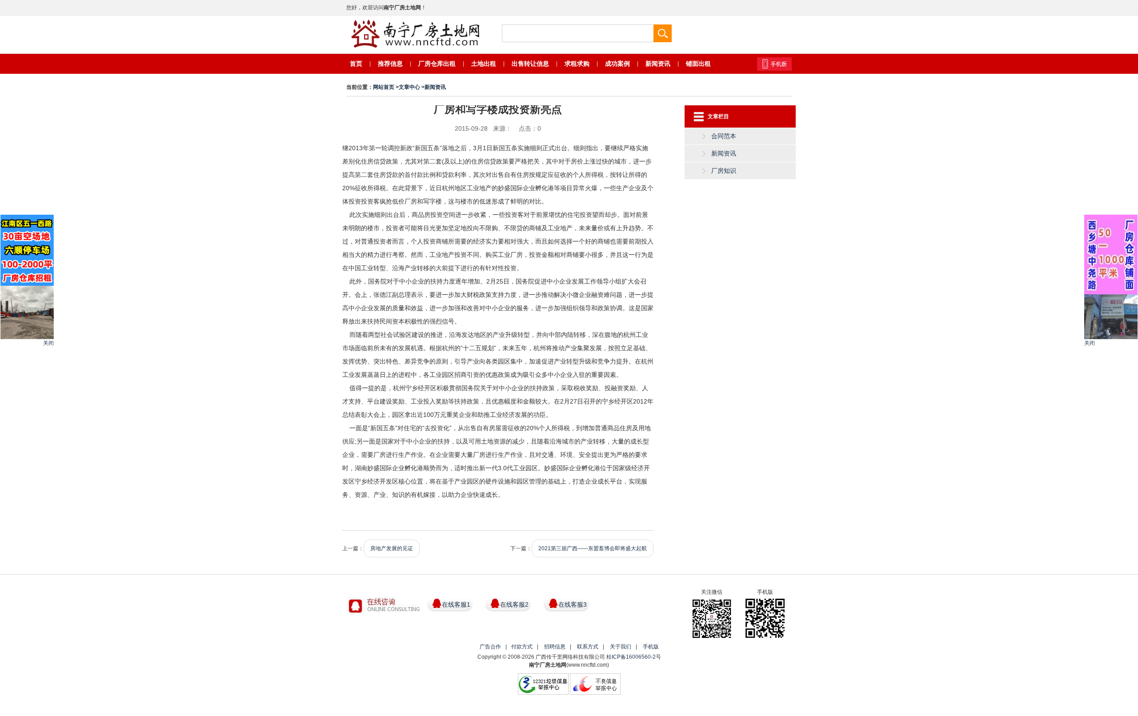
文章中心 (409, 87)
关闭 (48, 343)
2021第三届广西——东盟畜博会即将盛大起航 (592, 548)
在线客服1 (456, 604)
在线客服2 (514, 604)
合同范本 (723, 136)
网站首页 (383, 87)
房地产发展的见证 (391, 548)
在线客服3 (572, 604)
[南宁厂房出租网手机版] (774, 64)
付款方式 (522, 647)
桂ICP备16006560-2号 (633, 657)
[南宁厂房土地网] (415, 34)
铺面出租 (698, 63)
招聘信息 (554, 647)
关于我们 (620, 647)
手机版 (651, 647)
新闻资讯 (435, 87)
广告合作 (490, 647)
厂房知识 (723, 170)
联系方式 (587, 647)
